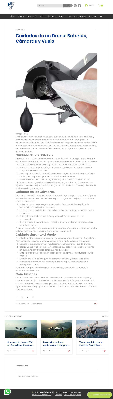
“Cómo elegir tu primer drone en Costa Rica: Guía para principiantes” (91, 344)
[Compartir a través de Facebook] (17, 297)
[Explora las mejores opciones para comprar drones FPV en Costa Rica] (57, 329)
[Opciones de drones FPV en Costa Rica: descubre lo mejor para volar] (21, 329)
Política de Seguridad (72, 395)
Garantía (58, 395)
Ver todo (105, 316)
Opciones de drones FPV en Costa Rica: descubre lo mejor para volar (19, 344)
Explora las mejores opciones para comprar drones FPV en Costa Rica (56, 344)
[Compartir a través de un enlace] (33, 297)
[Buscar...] (67, 5)
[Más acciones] (96, 29)
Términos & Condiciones (41, 395)
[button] (101, 6)
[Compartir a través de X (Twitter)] (22, 297)
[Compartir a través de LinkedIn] (27, 297)
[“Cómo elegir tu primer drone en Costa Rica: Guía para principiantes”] (92, 329)
